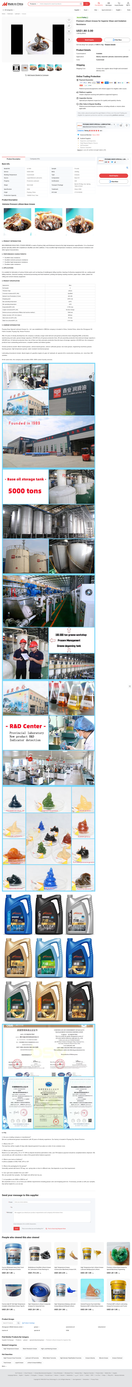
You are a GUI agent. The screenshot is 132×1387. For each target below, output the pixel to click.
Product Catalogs (29, 1323)
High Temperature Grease (11, 1349)
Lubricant (17, 14)
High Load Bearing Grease (49, 1349)
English (21, 1375)
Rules (128, 10)
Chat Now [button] (118, 40)
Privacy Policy (94, 1379)
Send (16, 1228)
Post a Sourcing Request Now (56, 1228)
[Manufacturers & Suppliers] (12, 4)
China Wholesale (58, 1373)
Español (27, 1375)
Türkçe (103, 1375)
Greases (24, 14)
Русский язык (48, 1375)
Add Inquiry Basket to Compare (38, 75)
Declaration (86, 1379)
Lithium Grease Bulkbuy (34, 1362)
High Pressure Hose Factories (12, 1358)
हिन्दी (92, 1375)
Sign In (79, 150)
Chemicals (10, 14)
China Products (28, 1373)
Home (3, 14)
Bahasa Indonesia (119, 1375)
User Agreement (77, 1379)
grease (36, 1327)
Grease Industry (90, 1358)
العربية (76, 1375)
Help (95, 10)
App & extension (106, 10)
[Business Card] (127, 167)
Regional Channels (89, 1373)
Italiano (56, 1375)
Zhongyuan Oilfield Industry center (12, 1327)
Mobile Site (108, 1373)
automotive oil (70, 1327)
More (3, 1366)
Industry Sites (78, 1373)
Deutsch (62, 1375)
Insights (115, 1373)
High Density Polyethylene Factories (70, 1358)
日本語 (87, 1375)
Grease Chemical (117, 1358)
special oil (37, 1330)
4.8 (106, 162)
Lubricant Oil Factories (32, 1358)
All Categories (9, 10)
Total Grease (7, 1362)
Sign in (128, 5)
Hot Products (18, 1373)
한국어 (81, 1375)
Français (41, 1375)
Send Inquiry (89, 40)
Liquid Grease (19, 1362)
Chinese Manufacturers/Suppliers (43, 1373)
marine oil (5, 1330)
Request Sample (110, 44)
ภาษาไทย (97, 1375)
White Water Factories (49, 1358)
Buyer (85, 10)
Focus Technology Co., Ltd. (53, 1379)
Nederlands (70, 1375)
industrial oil (101, 1327)
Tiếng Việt (110, 1375)
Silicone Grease (103, 1358)
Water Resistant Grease (30, 1349)
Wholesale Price (69, 1373)
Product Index (99, 1373)
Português (34, 1375)
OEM (67, 1330)
